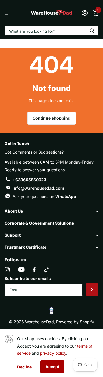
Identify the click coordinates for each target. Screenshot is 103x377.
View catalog (8, 13)
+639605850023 (29, 179)
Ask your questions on (44, 196)
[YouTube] (21, 269)
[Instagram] (7, 269)
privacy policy (53, 353)
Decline (24, 366)
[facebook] (34, 269)
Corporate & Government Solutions (39, 223)
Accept (52, 366)
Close (51, 211)
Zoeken (92, 31)
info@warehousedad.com (38, 188)
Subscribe (92, 289)
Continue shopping (51, 118)
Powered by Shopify (75, 321)
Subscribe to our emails (28, 278)
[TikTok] (46, 269)
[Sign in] (85, 13)
